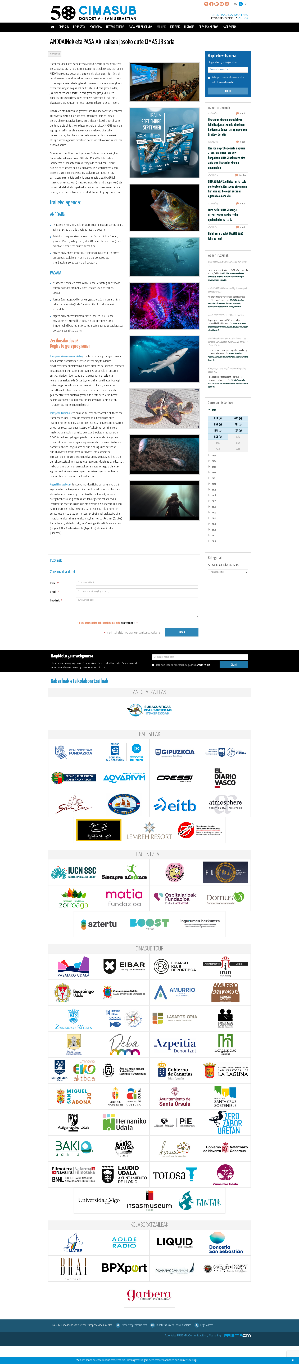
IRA (218, 442)
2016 (213, 507)
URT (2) (218, 418)
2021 (213, 478)
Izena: (54, 583)
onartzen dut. (108, 623)
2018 (213, 495)
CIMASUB (64, 27)
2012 (213, 529)
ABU (238, 436)
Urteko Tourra (115, 27)
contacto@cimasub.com (134, 1325)
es (235, 3)
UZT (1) (218, 436)
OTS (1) (238, 418)
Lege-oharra (206, 1325)
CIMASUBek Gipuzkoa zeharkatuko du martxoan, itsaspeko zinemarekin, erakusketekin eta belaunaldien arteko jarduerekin (225, 303)
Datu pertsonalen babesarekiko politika (99, 623)
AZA (218, 449)
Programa (95, 27)
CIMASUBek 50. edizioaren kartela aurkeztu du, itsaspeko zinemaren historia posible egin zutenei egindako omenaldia (225, 276)
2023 (213, 467)
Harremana (230, 27)
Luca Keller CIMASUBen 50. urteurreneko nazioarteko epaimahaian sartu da (223, 215)
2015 (213, 512)
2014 (213, 518)
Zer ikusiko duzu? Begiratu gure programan (70, 343)
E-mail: (54, 592)
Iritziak (175, 27)
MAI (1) (217, 430)
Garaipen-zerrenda (140, 27)
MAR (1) (218, 424)
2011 (213, 535)
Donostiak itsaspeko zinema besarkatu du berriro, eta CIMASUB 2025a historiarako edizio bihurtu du (228, 326)
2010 (213, 541)
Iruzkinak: (56, 600)
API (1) (238, 424)
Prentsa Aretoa (208, 27)
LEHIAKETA (79, 27)
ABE (238, 449)
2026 (213, 409)
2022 (213, 472)
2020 (213, 484)
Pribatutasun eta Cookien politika (173, 1325)
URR (238, 442)
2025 (213, 455)
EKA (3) (238, 430)
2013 (213, 524)
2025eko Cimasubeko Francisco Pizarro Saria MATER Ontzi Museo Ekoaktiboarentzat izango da (228, 356)
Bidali (182, 632)
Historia (189, 27)
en (246, 3)
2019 (213, 489)
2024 (213, 461)
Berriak (161, 27)
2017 (213, 501)
